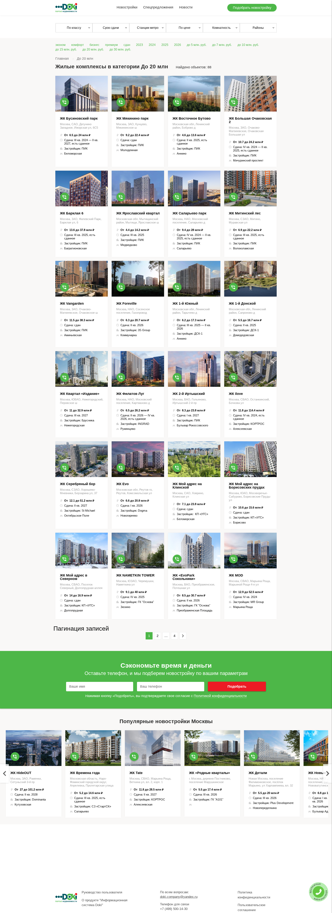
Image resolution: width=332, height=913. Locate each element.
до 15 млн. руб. (66, 49)
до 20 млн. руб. (93, 49)
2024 (152, 44)
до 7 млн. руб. (222, 44)
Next (327, 773)
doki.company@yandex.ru (179, 897)
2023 (139, 44)
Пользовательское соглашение (251, 907)
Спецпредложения (158, 7)
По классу (74, 27)
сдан (127, 44)
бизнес (94, 44)
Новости (186, 7)
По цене (184, 27)
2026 (177, 44)
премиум (111, 44)
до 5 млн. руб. (196, 44)
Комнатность (221, 27)
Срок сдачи (111, 27)
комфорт (77, 44)
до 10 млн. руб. (248, 44)
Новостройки (127, 7)
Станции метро (148, 27)
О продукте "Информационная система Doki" (104, 902)
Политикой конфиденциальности (220, 696)
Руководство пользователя (102, 892)
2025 (164, 44)
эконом (60, 44)
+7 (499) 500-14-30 (174, 909)
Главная (62, 58)
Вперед (182, 635)
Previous (4, 773)
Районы (258, 27)
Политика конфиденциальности (254, 895)
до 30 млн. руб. (120, 49)
